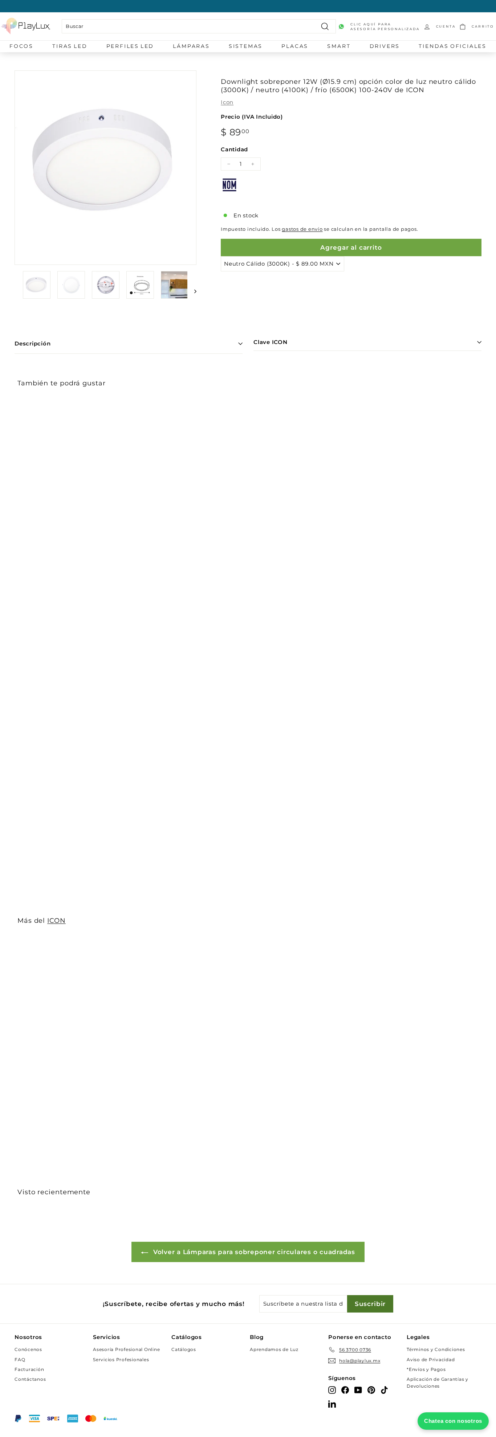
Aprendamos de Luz (274, 1349)
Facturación (29, 1369)
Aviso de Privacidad (431, 1359)
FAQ (20, 1359)
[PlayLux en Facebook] (345, 1389)
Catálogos (183, 1349)
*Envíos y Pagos (426, 1369)
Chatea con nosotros (453, 1421)
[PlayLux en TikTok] (384, 1389)
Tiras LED (69, 46)
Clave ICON (270, 342)
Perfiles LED (130, 46)
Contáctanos (30, 1379)
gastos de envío (302, 229)
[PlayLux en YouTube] (358, 1389)
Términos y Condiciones (436, 1349)
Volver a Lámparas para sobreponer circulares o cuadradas (253, 1252)
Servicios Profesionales (121, 1359)
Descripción (32, 343)
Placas (294, 46)
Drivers (385, 46)
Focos (21, 46)
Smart (338, 46)
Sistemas (246, 46)
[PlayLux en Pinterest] (371, 1389)
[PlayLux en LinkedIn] (332, 1403)
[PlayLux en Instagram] (332, 1389)
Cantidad (234, 149)
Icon (227, 102)
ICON (56, 921)
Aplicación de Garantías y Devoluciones (437, 1382)
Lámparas (191, 46)
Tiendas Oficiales (453, 46)
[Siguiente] (191, 291)
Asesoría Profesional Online (126, 1349)
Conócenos (28, 1349)
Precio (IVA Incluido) (252, 116)
